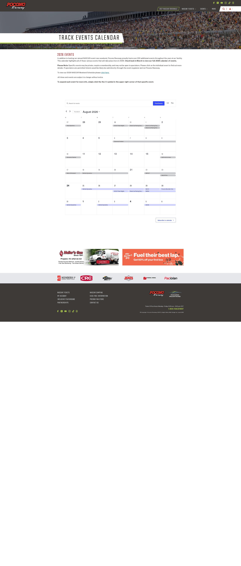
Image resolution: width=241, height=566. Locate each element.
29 (147, 185)
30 (115, 122)
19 (99, 170)
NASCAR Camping (96, 292)
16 (162, 154)
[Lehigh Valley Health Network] (181, 278)
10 (67, 154)
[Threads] (233, 3)
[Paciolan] (160, 278)
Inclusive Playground (66, 299)
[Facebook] (214, 3)
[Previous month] (66, 111)
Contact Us (94, 302)
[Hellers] (88, 257)
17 (67, 170)
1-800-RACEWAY (176, 309)
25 (83, 185)
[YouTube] (222, 3)
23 (162, 170)
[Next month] (70, 111)
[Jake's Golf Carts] (118, 278)
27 (67, 122)
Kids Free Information (99, 296)
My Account (62, 296)
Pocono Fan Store (97, 299)
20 (115, 170)
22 (146, 170)
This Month (77, 111)
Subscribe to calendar (165, 220)
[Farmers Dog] (153, 257)
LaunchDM (181, 312)
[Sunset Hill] (96, 278)
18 (83, 170)
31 (131, 122)
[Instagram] (226, 3)
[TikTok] (229, 3)
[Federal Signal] (139, 278)
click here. (105, 73)
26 (99, 185)
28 (131, 185)
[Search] (223, 9)
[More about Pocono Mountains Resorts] (175, 294)
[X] (218, 3)
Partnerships (63, 302)
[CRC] (75, 278)
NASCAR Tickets (63, 292)
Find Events (159, 103)
